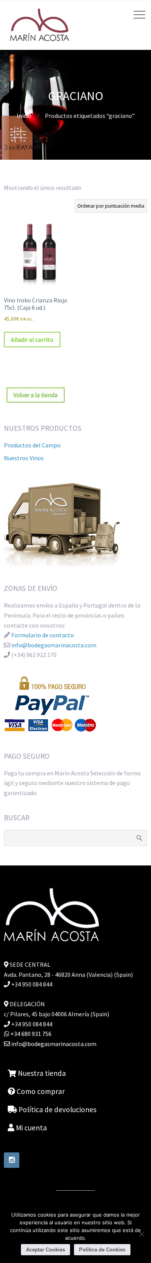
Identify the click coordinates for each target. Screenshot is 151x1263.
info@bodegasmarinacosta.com (53, 645)
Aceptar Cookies (45, 1250)
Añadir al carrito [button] (32, 339)
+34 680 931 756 (30, 1034)
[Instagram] (11, 1160)
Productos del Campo (32, 445)
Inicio (24, 115)
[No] (141, 1234)
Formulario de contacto (42, 635)
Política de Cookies (102, 1250)
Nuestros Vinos (24, 458)
